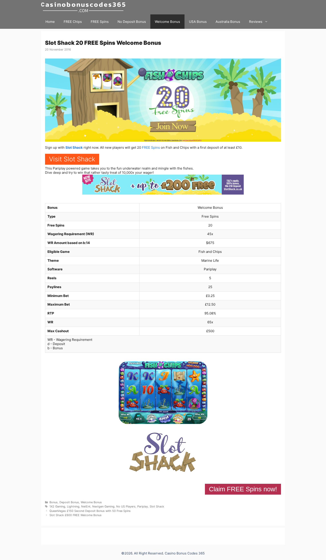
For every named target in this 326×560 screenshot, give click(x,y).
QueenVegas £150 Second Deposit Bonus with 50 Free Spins (90, 511)
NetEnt (85, 506)
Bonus (53, 502)
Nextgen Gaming (103, 506)
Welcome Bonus (167, 22)
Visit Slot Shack (72, 159)
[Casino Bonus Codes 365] (84, 7)
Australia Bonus (228, 22)
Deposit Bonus (69, 502)
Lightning (73, 506)
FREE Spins (100, 22)
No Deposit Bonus (132, 22)
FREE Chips (73, 22)
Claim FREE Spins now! (243, 489)
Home (50, 22)
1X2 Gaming (57, 506)
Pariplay (142, 506)
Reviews (255, 22)
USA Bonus (198, 22)
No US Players (126, 506)
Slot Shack (74, 147)
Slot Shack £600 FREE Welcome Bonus (75, 515)
